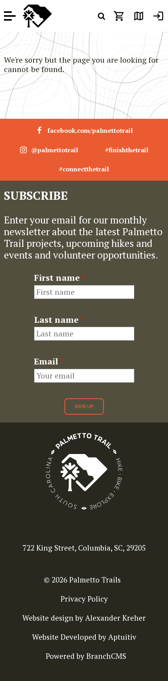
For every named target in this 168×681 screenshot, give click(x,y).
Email (49, 361)
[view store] (119, 16)
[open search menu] (101, 16)
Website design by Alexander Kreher (84, 618)
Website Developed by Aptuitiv (84, 637)
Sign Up (84, 406)
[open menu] (10, 16)
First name (60, 278)
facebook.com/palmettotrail (90, 130)
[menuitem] (158, 16)
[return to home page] (37, 16)
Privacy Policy (84, 599)
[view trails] (139, 16)
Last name (59, 320)
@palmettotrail (54, 150)
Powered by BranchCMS (86, 656)
